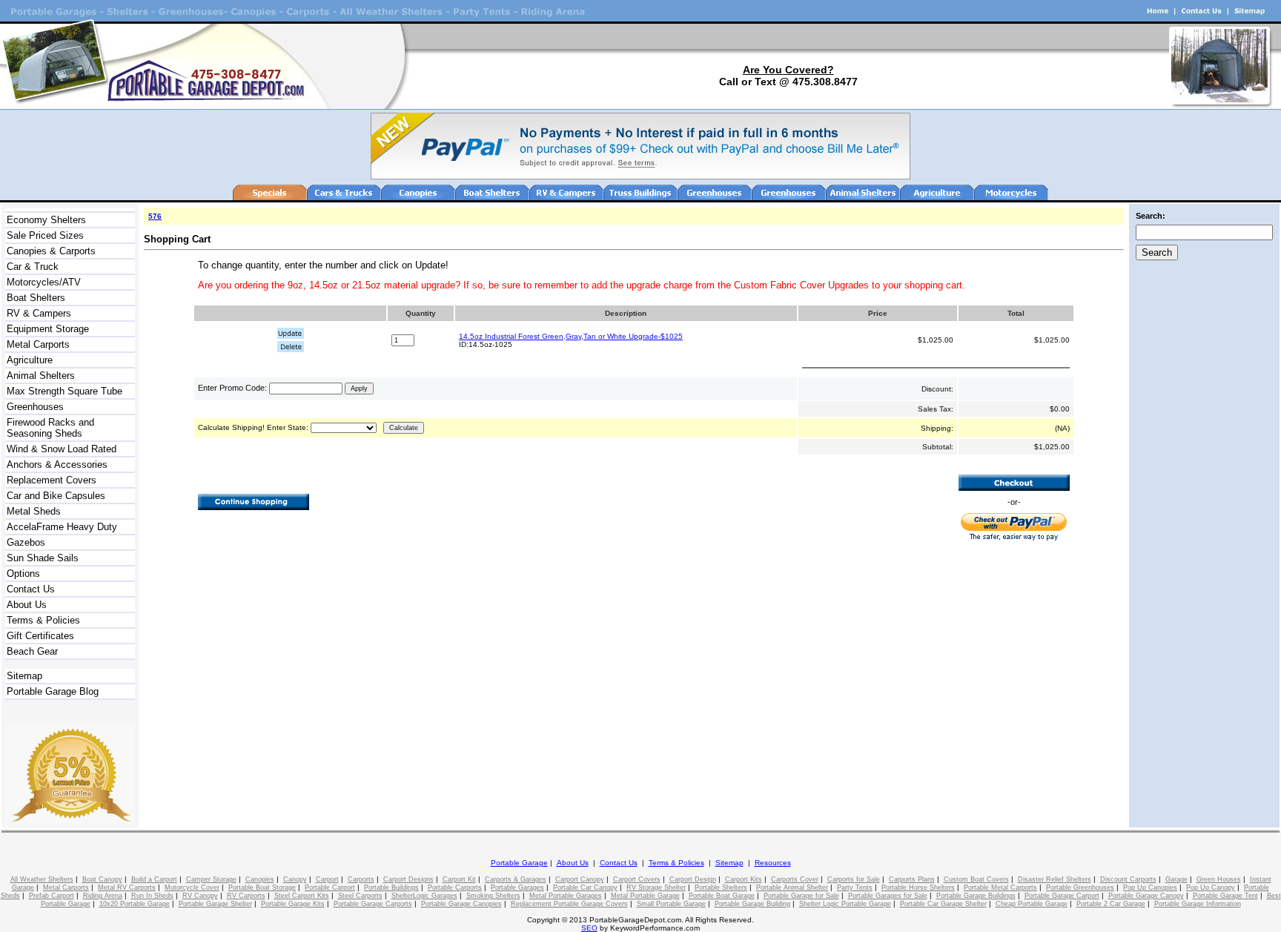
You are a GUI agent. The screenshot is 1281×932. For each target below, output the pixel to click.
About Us (27, 604)
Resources (773, 863)
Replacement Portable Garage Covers (569, 904)
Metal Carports (38, 344)
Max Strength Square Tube (64, 391)
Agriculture (30, 360)
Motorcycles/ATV (44, 282)
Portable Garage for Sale (801, 895)
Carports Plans (912, 879)
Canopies (259, 879)
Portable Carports (455, 887)
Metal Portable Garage (645, 895)
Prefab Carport (51, 895)
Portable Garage (519, 863)
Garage (1176, 879)
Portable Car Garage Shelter (943, 904)
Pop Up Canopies (1150, 887)
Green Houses (1218, 879)
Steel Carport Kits (301, 895)
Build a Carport (154, 879)
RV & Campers (39, 313)
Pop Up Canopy (1210, 887)
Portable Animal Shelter (792, 887)
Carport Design (692, 879)
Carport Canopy (579, 879)
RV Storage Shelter (656, 887)
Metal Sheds (34, 511)
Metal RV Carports (127, 887)
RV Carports (246, 895)
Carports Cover (794, 879)
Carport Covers (637, 879)
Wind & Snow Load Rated (61, 449)
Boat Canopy (102, 879)
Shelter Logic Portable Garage (845, 904)
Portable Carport (330, 887)
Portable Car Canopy (585, 887)
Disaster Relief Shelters (1054, 879)
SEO (589, 928)
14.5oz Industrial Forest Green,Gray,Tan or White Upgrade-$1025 (571, 336)
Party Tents (855, 887)
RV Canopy (200, 895)
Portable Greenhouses (1080, 887)
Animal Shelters (41, 375)
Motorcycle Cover (192, 887)
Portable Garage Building (752, 904)
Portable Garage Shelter (215, 904)
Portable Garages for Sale (887, 895)
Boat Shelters (36, 297)
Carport (327, 879)
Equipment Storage (48, 328)
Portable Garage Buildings (976, 895)
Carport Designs (408, 879)
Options (23, 573)
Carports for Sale (853, 879)
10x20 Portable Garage (134, 904)
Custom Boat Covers (976, 879)
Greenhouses (35, 406)
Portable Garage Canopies (461, 904)
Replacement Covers (51, 480)
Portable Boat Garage (722, 895)
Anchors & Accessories (57, 464)
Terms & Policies (43, 620)
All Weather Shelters (41, 879)
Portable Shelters (721, 887)
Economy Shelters (46, 219)
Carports (361, 879)
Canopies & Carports (51, 251)
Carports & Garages (515, 879)
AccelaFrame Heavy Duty (62, 526)
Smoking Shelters (493, 895)
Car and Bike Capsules (56, 495)
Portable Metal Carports (1000, 887)
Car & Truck (33, 266)
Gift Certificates (40, 635)
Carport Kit (459, 879)
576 (155, 216)
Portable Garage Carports (373, 904)
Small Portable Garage (671, 904)
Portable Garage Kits (293, 904)
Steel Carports (360, 895)
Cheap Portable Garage (1032, 904)
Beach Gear (32, 651)
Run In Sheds (152, 895)
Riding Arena (102, 895)
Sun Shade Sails (43, 558)
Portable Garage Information (1197, 904)
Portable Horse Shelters (918, 887)
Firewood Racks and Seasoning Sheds (50, 428)
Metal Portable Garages (565, 895)
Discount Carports (1128, 879)
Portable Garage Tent (1225, 895)
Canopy (295, 879)
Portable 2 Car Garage (1110, 904)
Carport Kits (743, 879)
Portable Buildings (391, 887)
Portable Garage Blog (53, 691)
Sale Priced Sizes (45, 235)
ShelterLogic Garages (424, 895)
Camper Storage (211, 879)
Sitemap (24, 675)
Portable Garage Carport (1062, 895)
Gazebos (26, 542)
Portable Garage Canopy (1146, 895)
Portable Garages (517, 887)
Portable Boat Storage (262, 887)
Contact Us (31, 589)
